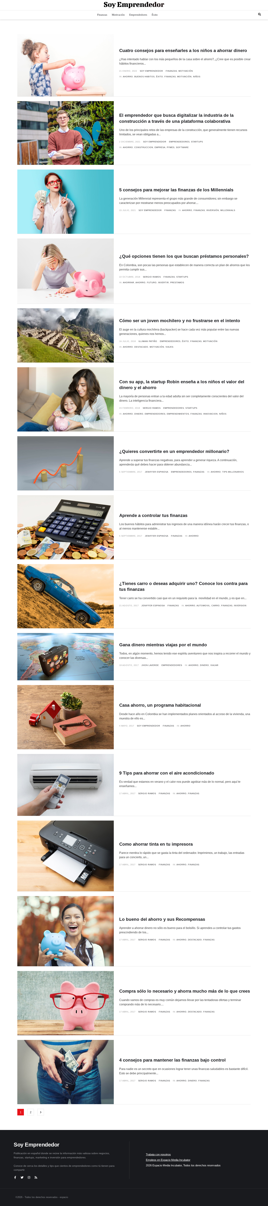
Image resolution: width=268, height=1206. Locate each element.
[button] (259, 14)
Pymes (170, 147)
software (182, 147)
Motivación (185, 71)
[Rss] (35, 1177)
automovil (203, 605)
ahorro (128, 76)
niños (196, 76)
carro (215, 605)
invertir (163, 282)
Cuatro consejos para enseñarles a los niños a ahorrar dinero (183, 50)
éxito (159, 76)
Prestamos (177, 282)
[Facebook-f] (15, 1177)
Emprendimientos (178, 414)
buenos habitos (144, 76)
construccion (143, 147)
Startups (197, 142)
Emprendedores (179, 142)
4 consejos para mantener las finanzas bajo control (172, 1060)
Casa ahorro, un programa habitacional (160, 705)
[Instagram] (29, 1177)
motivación (184, 76)
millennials (227, 210)
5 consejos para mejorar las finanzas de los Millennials (176, 189)
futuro (152, 282)
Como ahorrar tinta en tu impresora (156, 844)
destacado (141, 347)
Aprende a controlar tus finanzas (153, 515)
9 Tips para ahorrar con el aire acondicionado (166, 773)
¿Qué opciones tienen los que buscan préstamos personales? (184, 256)
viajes (169, 347)
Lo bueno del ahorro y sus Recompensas (162, 919)
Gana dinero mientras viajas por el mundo (163, 644)
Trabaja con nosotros (158, 1154)
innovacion (210, 414)
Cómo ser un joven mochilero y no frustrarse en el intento (179, 320)
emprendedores (155, 414)
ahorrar (128, 282)
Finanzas (171, 71)
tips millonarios (233, 472)
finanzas (170, 76)
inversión (212, 210)
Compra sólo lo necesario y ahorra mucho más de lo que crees (184, 991)
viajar (214, 665)
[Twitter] (22, 1177)
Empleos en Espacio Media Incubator (168, 1159)
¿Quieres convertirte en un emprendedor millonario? (174, 451)
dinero (138, 414)
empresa (160, 147)
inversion (240, 605)
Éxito (185, 341)
